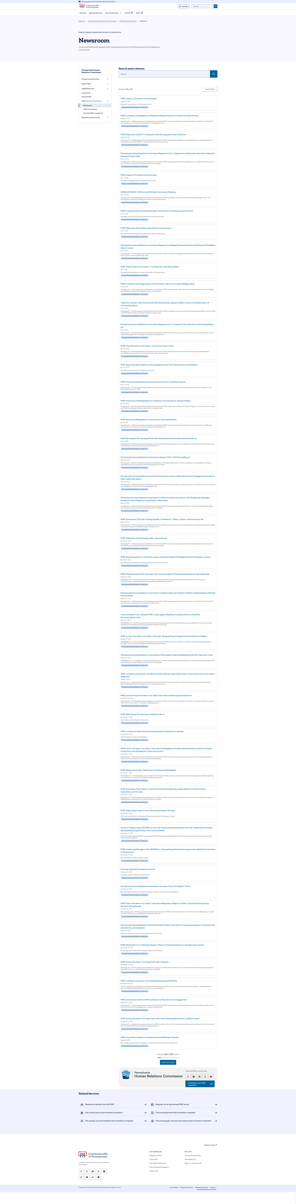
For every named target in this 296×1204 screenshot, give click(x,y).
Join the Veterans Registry (159, 1167)
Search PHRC (87, 97)
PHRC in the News (90, 109)
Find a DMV (153, 1159)
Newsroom (87, 105)
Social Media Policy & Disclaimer (206, 1189)
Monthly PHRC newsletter (93, 113)
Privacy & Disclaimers (186, 1187)
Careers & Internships (193, 1155)
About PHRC (86, 84)
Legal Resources (88, 88)
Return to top (209, 1145)
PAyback (152, 1171)
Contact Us (86, 93)
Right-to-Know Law (192, 1163)
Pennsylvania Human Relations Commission (91, 71)
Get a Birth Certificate (157, 1163)
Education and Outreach (91, 117)
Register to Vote (155, 1155)
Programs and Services (90, 79)
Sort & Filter (209, 89)
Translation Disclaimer (201, 1187)
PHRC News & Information (92, 101)
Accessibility (174, 1187)
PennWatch (189, 1159)
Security (212, 1187)
